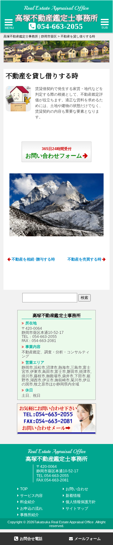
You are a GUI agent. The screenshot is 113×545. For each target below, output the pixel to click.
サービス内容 (31, 495)
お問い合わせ (77, 489)
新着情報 (73, 495)
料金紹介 (27, 502)
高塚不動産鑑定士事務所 (56, 17)
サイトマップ (77, 508)
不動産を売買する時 (84, 259)
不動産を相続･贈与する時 (33, 259)
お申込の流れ (31, 508)
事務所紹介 (29, 515)
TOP (24, 489)
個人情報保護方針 (81, 502)
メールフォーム (87, 539)
